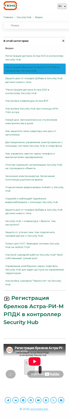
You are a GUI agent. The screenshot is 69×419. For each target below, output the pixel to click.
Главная (8, 17)
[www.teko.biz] (10, 6)
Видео (39, 17)
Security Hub (24, 17)
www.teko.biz (39, 409)
